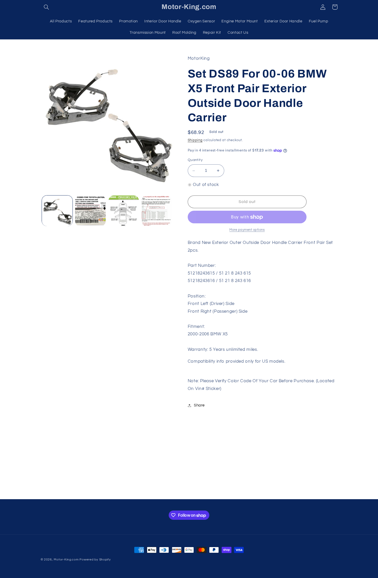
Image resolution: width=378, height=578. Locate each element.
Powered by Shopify (95, 559)
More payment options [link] (247, 230)
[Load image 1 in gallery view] (57, 211)
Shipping (195, 140)
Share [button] (199, 405)
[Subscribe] (231, 493)
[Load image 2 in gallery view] (90, 211)
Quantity (195, 160)
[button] (46, 7)
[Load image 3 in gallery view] (124, 211)
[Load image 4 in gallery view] (157, 211)
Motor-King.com (66, 559)
